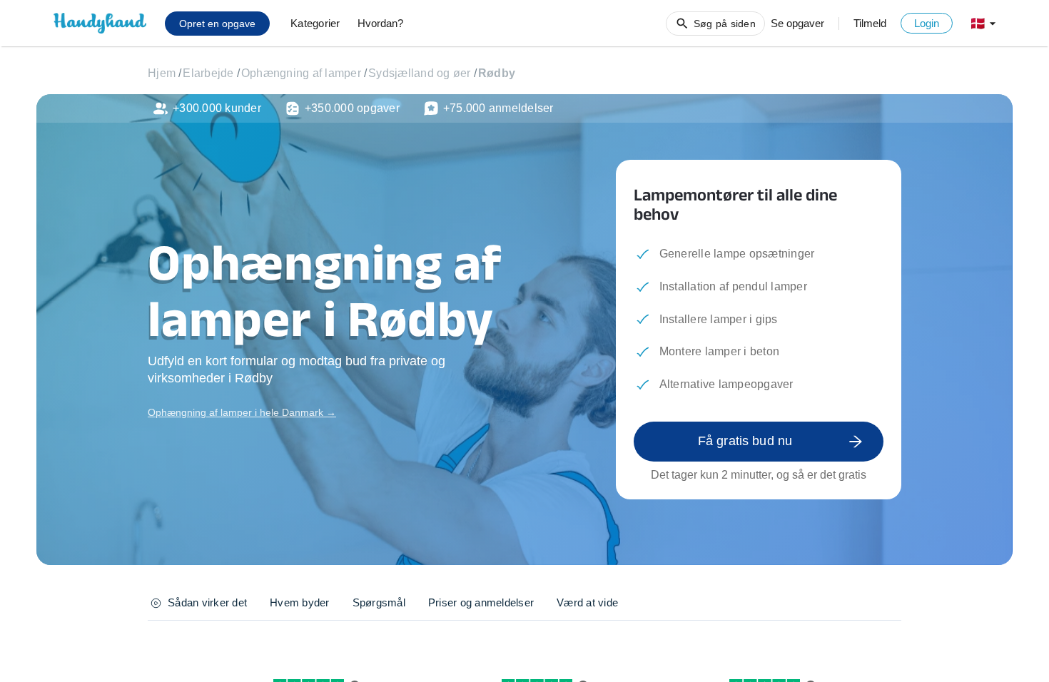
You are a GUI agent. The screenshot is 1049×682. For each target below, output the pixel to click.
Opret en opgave (217, 23)
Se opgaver (797, 23)
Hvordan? (380, 23)
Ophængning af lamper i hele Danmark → (242, 412)
